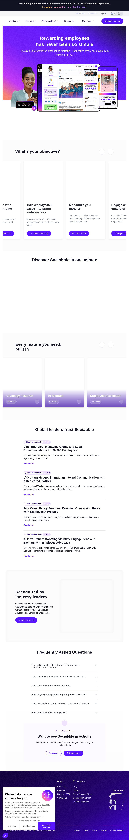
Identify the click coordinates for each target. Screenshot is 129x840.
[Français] (120, 13)
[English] (113, 13)
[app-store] (116, 795)
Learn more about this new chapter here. (64, 7)
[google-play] (116, 807)
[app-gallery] (116, 801)
